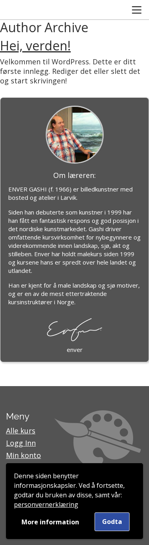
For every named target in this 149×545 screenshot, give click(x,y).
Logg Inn (21, 443)
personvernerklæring (46, 504)
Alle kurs (20, 430)
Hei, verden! (35, 45)
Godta (112, 521)
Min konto (23, 455)
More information (50, 522)
